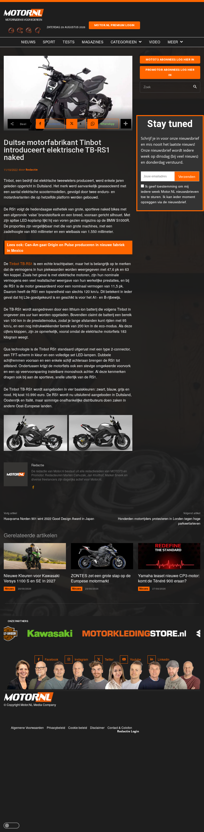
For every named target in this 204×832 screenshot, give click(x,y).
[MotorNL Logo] (28, 697)
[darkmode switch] (11, 826)
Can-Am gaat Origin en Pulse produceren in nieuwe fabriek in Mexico (66, 247)
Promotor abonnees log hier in (170, 72)
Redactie (32, 169)
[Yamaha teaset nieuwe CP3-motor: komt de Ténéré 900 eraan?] (169, 556)
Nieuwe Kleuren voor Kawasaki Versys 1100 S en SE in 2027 (31, 578)
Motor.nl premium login (114, 25)
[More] (125, 124)
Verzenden (186, 177)
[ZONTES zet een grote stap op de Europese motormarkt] (102, 556)
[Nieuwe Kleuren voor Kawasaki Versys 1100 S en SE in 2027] (35, 556)
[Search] (195, 87)
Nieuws (9, 588)
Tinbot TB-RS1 (20, 263)
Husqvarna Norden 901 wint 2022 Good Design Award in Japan (49, 518)
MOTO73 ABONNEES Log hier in (170, 59)
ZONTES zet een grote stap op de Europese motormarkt (101, 578)
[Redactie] (16, 475)
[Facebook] (33, 486)
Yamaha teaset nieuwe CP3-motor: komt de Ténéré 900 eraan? (169, 578)
